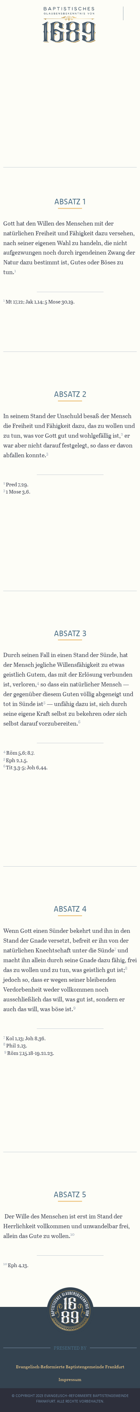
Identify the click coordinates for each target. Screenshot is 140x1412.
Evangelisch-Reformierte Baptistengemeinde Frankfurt (70, 1366)
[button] (114, 13)
